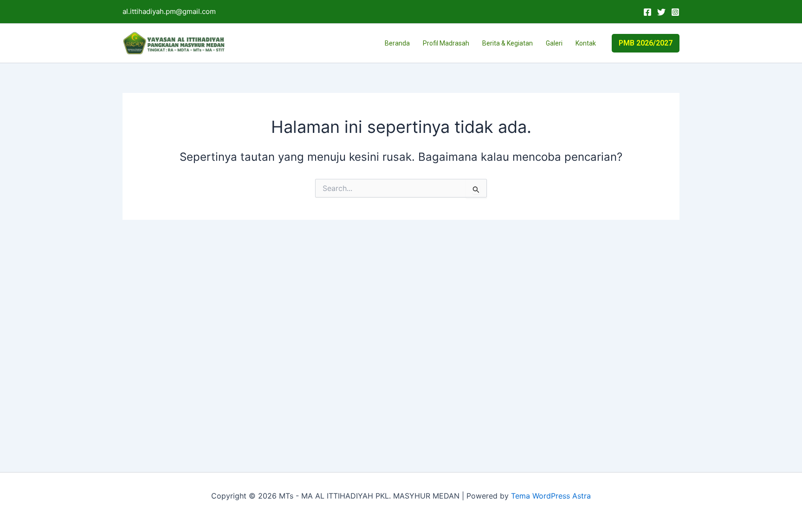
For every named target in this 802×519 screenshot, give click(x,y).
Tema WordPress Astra (551, 495)
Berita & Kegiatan (507, 43)
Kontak (586, 43)
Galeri (554, 43)
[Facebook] (647, 12)
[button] (645, 43)
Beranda (397, 43)
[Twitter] (661, 12)
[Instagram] (675, 12)
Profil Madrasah (446, 43)
